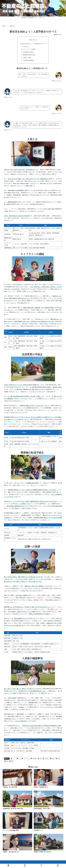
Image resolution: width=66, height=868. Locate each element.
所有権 (45, 783)
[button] (60, 474)
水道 (58, 758)
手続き (7, 758)
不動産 (36, 783)
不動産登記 (11, 805)
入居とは (26, 46)
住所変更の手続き (28, 52)
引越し (36, 805)
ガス (19, 758)
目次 (30, 40)
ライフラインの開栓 (29, 49)
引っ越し (46, 758)
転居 (7, 761)
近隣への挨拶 (27, 57)
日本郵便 (41, 805)
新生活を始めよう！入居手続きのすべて (33, 43)
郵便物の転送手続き (29, 55)
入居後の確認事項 (28, 60)
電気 (12, 761)
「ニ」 (13, 758)
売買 (10, 783)
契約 (41, 848)
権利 (14, 783)
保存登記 (41, 783)
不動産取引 (5, 783)
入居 (40, 758)
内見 (9, 848)
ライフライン (26, 758)
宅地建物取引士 (46, 848)
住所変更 (34, 758)
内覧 (13, 848)
